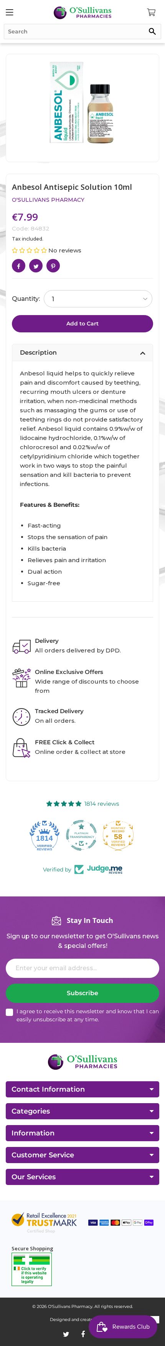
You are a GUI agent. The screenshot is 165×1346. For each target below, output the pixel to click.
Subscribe (82, 993)
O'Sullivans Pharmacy (48, 199)
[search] (82, 31)
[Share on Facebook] (18, 265)
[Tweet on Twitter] (36, 265)
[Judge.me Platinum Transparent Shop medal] (45, 835)
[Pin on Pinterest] (53, 265)
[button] (30, 250)
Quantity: (26, 298)
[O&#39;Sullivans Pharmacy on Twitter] (66, 1334)
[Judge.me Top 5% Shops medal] (119, 835)
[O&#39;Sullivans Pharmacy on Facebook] (83, 1334)
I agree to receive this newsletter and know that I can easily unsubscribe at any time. (87, 1015)
